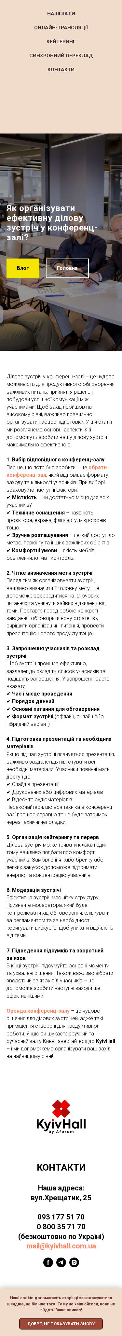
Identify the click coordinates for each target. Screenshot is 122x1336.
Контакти (61, 70)
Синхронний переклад (61, 56)
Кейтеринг (61, 42)
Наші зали (61, 14)
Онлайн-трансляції (61, 28)
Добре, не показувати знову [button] (61, 1323)
